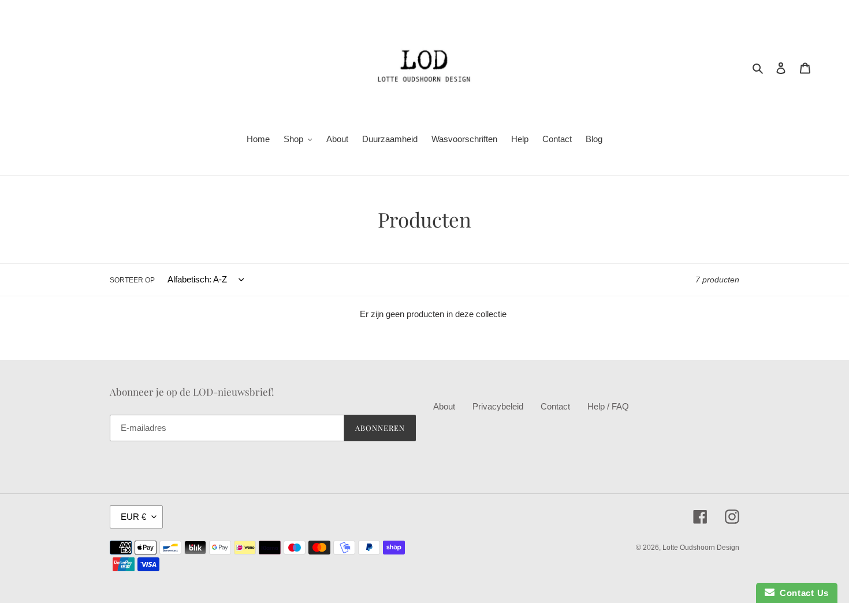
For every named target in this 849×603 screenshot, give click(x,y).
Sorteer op (132, 280)
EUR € (133, 517)
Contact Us (801, 593)
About (444, 406)
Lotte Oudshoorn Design (700, 548)
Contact (555, 406)
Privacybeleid (497, 406)
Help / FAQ (608, 406)
